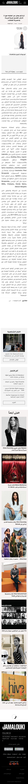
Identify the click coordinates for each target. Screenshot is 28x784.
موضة (15, 23)
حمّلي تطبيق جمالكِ (14, 744)
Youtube (14, 739)
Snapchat (5, 739)
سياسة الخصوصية (20, 778)
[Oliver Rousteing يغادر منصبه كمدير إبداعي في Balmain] (14, 505)
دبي (10, 300)
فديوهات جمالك (7, 754)
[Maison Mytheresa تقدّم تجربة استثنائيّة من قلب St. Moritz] (14, 468)
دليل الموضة (10, 23)
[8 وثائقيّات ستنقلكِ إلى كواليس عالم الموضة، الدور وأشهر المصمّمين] (14, 649)
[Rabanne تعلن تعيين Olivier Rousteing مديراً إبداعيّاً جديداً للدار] (14, 431)
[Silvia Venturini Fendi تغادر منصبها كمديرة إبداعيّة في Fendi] (14, 577)
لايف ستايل (19, 757)
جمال (20, 754)
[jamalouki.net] (14, 2)
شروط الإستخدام (7, 773)
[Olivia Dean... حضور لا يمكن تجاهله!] (14, 542)
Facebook (22, 737)
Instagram (6, 737)
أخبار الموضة (17, 300)
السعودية (14, 754)
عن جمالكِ (9, 769)
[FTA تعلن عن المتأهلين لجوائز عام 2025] (14, 614)
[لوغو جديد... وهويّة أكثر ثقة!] (14, 63)
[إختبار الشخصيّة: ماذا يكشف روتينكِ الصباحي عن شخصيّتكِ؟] (14, 343)
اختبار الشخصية (11, 757)
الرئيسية (20, 23)
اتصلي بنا (22, 769)
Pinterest (14, 737)
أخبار (24, 757)
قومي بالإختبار (14, 360)
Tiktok (21, 739)
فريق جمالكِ (21, 773)
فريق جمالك (19, 27)
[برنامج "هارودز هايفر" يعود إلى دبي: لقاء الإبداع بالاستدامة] (14, 686)
